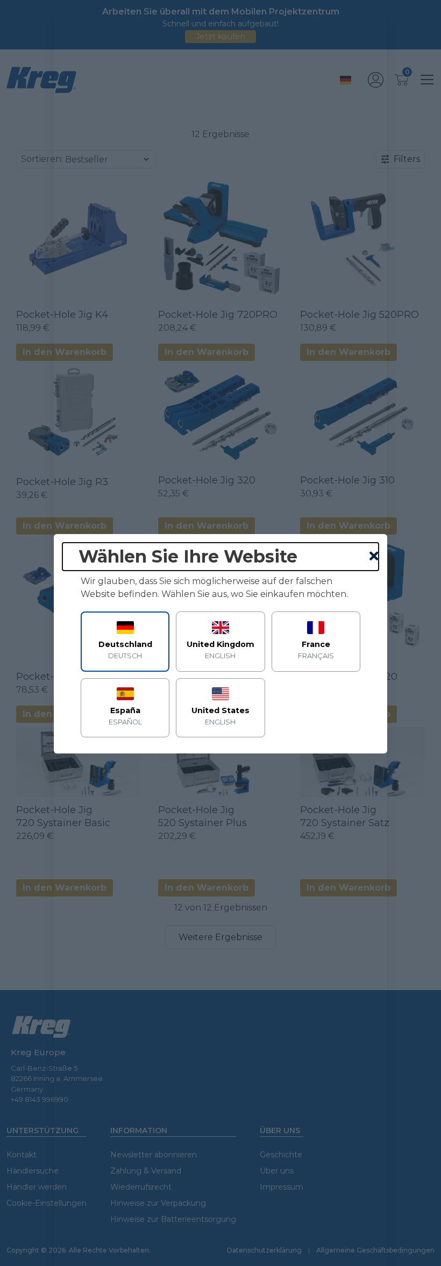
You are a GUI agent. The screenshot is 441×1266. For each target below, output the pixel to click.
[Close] (374, 556)
